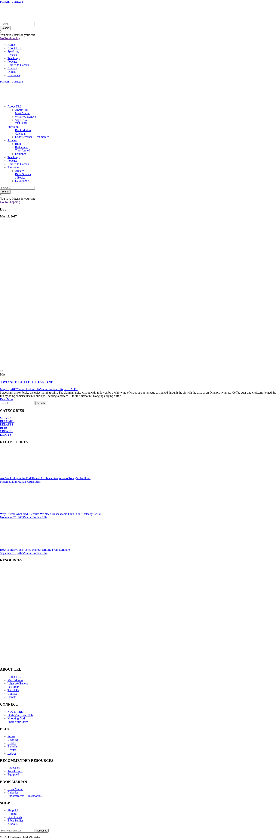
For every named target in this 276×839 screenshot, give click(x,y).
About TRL (15, 48)
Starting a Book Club (20, 715)
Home (11, 44)
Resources (14, 75)
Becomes (13, 739)
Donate (12, 71)
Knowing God (16, 718)
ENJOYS (5, 434)
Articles (12, 54)
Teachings (14, 58)
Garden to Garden (18, 65)
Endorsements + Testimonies (32, 137)
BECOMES (7, 421)
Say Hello (21, 120)
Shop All (13, 810)
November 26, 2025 (12, 517)
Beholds (12, 746)
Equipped (20, 153)
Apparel (20, 170)
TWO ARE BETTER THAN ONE (26, 382)
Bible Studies (23, 174)
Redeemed (21, 147)
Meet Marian (22, 113)
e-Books (20, 177)
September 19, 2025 (12, 553)
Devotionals (22, 180)
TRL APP (21, 123)
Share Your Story (18, 721)
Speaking (13, 51)
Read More (6, 399)
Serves (11, 736)
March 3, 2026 (8, 481)
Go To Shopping (10, 38)
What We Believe (25, 116)
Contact (12, 68)
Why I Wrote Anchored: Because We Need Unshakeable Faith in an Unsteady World (50, 514)
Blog (18, 143)
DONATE (5, 2)
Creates (12, 749)
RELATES (71, 389)
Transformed (22, 150)
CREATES (6, 431)
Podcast (12, 61)
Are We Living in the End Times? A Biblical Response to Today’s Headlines (45, 478)
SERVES (5, 417)
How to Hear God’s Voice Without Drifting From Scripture (35, 549)
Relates (12, 743)
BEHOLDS (7, 427)
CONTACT (17, 2)
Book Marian (23, 130)
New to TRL (15, 711)
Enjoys (12, 753)
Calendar (20, 133)
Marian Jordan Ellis (28, 389)
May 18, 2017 (8, 389)
